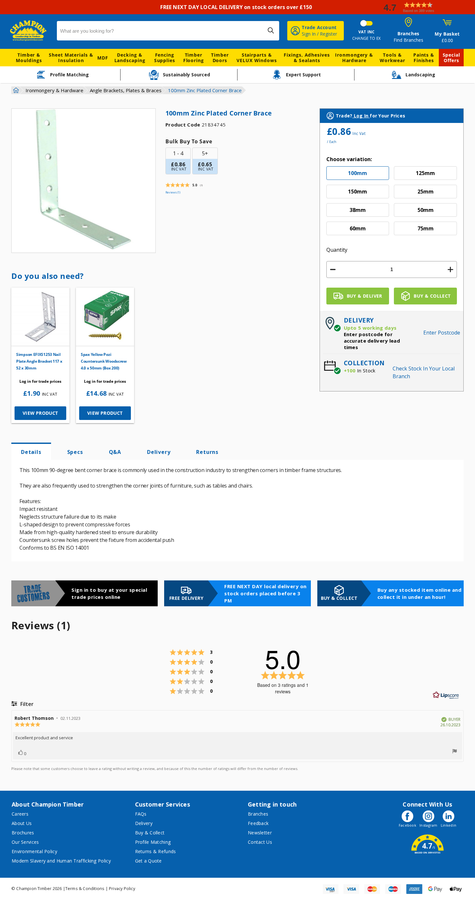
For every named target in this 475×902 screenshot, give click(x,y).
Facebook (407, 825)
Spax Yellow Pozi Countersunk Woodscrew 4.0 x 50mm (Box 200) (104, 361)
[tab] (31, 451)
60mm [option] (358, 228)
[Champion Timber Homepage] (30, 30)
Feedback (258, 823)
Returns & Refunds (155, 851)
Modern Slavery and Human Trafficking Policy (61, 861)
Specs (75, 452)
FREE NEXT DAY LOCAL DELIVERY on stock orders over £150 (237, 7)
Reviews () (172, 192)
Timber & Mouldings (29, 57)
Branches (258, 814)
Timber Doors (219, 57)
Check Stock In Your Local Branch (424, 372)
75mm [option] (425, 228)
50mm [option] (425, 210)
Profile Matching (153, 842)
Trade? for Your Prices (370, 116)
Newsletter (260, 833)
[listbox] (391, 203)
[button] (426, 7)
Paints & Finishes (423, 57)
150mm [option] (357, 191)
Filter (26, 704)
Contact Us (260, 842)
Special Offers (451, 57)
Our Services (25, 842)
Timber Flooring (193, 57)
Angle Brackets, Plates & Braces (126, 90)
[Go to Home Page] (15, 90)
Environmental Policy (34, 851)
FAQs (141, 814)
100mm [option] (357, 173)
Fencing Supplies (164, 57)
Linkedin (448, 825)
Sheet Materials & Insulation (71, 57)
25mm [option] (425, 191)
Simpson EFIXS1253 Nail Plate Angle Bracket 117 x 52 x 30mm (39, 361)
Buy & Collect (150, 833)
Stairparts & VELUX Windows (257, 57)
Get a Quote (148, 861)
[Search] (271, 30)
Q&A (115, 452)
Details (31, 452)
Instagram (428, 825)
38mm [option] (358, 210)
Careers (20, 814)
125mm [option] (425, 173)
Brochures (23, 833)
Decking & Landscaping (129, 57)
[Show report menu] (454, 752)
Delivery (158, 452)
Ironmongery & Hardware (354, 57)
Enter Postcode (441, 332)
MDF (102, 58)
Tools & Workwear (392, 57)
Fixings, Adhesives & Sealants (307, 57)
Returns (207, 452)
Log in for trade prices (40, 381)
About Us (22, 823)
